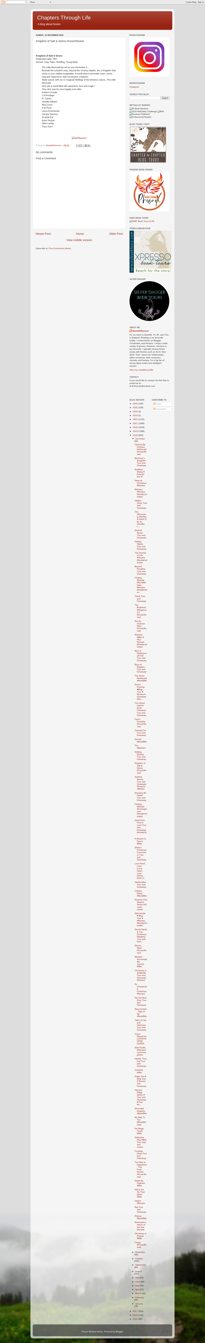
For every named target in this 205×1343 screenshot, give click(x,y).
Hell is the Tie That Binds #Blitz (140, 1193)
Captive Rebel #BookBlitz (141, 893)
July (137, 1278)
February (139, 1297)
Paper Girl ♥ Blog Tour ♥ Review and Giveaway (140, 1081)
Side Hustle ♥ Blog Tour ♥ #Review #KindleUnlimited (141, 919)
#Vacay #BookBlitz (141, 1217)
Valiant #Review (140, 1202)
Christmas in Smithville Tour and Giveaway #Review (140, 975)
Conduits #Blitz (139, 1071)
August (138, 1271)
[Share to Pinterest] (88, 145)
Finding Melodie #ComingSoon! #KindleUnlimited (141, 810)
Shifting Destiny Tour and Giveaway (140, 756)
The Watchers (140, 746)
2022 (135, 419)
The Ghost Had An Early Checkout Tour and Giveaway (140, 709)
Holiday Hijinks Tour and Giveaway (140, 545)
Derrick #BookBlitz (141, 740)
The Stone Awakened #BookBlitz (141, 678)
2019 (135, 431)
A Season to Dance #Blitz (140, 841)
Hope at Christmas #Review (140, 483)
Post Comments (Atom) (60, 248)
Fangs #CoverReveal (140, 1244)
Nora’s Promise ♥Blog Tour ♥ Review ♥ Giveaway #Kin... (140, 691)
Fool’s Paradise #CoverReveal (140, 723)
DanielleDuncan (141, 331)
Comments (160, 409)
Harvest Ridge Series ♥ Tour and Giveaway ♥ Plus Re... (140, 1097)
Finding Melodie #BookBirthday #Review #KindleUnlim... (141, 585)
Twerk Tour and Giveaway (140, 598)
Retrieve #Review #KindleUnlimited (141, 493)
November (140, 1252)
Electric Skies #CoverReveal (140, 949)
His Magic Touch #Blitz (139, 1131)
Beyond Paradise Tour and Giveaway (140, 570)
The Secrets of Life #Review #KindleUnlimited (141, 558)
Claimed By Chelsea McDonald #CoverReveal (140, 449)
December (140, 439)
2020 (135, 427)
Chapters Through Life (64, 18)
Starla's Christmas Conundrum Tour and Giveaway (140, 853)
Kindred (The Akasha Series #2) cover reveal (141, 905)
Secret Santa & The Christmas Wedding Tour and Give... (141, 935)
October (139, 1259)
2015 (135, 1319)
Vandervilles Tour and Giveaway (140, 884)
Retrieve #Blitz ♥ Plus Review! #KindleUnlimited (141, 641)
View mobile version (79, 240)
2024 (135, 411)
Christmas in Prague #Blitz (140, 1236)
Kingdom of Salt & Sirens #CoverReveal (140, 768)
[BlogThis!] (80, 145)
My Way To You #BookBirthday (140, 1121)
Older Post (116, 233)
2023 (135, 415)
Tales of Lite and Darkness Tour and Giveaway (140, 1025)
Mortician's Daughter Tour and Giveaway (140, 462)
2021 (135, 423)
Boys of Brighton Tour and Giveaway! (141, 668)
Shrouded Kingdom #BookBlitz (141, 1110)
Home (80, 233)
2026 (135, 404)
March (138, 1293)
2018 (135, 435)
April (137, 1289)
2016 (135, 1315)
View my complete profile (141, 370)
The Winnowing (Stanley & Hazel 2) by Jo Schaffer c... (141, 519)
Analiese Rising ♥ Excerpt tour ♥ (140, 473)
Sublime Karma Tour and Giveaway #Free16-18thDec (140, 783)
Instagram (134, 87)
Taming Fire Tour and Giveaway (140, 732)
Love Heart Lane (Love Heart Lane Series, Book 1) (140, 870)
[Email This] (77, 145)
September (140, 1265)
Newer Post (43, 233)
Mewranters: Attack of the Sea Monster (140, 1226)
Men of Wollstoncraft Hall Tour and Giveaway (141, 656)
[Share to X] (83, 145)
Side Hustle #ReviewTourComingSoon (140, 1051)
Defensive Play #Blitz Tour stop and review (141, 1142)
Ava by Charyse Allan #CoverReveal (140, 626)
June (137, 1282)
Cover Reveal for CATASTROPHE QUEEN (141, 1039)
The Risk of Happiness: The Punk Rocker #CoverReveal (141, 1169)
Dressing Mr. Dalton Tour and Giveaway (141, 796)
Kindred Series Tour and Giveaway (140, 534)
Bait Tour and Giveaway (140, 1209)
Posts (158, 404)
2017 (135, 1311)
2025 (135, 407)
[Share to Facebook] (85, 145)
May (137, 1286)
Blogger (119, 1332)
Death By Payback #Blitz (140, 1183)
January (139, 1304)
